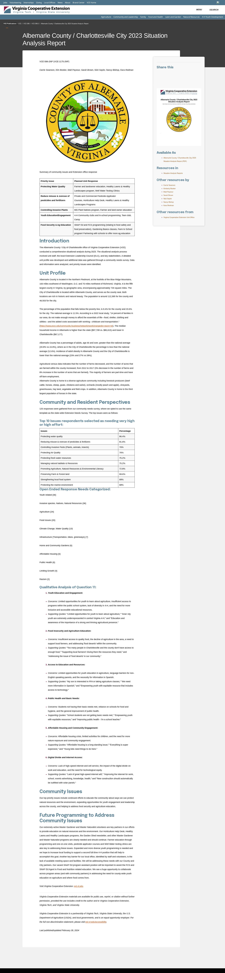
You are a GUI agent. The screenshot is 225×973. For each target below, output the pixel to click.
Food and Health (155, 17)
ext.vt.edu (78, 886)
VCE (20, 23)
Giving (39, 2)
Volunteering (15, 2)
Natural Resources (191, 17)
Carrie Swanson (169, 185)
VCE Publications (10, 23)
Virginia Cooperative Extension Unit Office (178, 217)
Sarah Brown (168, 195)
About (67, 2)
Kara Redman (168, 205)
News (60, 2)
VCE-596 (27, 23)
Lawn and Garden (173, 17)
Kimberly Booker (169, 188)
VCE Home (91, 2)
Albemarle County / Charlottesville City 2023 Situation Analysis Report (64, 23)
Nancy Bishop (168, 202)
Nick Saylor (167, 199)
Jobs (5, 2)
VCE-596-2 (36, 23)
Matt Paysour (168, 192)
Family (143, 17)
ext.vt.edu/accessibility (95, 922)
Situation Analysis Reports (173, 173)
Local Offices (49, 2)
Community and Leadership (125, 17)
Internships (29, 2)
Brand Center (78, 2)
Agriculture (106, 17)
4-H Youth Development (212, 17)
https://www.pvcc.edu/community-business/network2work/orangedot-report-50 (76, 326)
